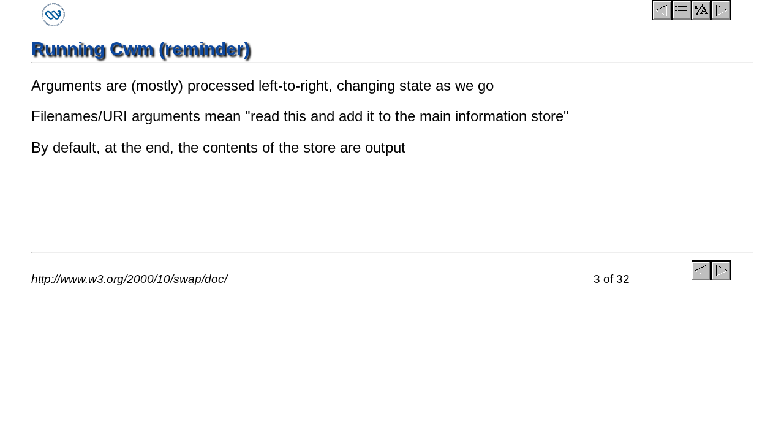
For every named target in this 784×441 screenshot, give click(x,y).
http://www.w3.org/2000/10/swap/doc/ (129, 279)
